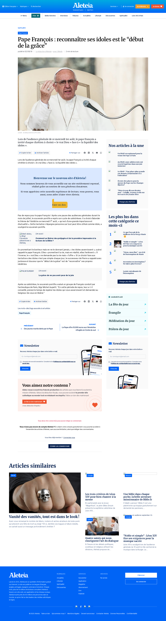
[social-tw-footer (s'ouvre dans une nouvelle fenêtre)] (85, 606)
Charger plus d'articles (127, 202)
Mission (128, 475)
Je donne (156, 6)
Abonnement (83, 587)
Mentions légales (73, 614)
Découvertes (110, 16)
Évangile (115, 312)
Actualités (87, 16)
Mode (13, 475)
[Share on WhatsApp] (101, 153)
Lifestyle (98, 16)
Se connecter (129, 6)
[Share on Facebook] (85, 153)
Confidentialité (132, 614)
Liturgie (90, 475)
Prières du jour (119, 329)
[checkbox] (20, 362)
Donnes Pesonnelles (117, 614)
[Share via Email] (97, 153)
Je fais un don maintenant (33, 402)
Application (82, 581)
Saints (90, 520)
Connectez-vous (69, 438)
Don (79, 591)
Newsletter (82, 578)
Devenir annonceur (88, 614)
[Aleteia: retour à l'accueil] (83, 5)
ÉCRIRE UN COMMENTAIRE (60, 446)
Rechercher (37, 6)
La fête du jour (119, 304)
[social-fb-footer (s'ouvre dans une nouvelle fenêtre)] (81, 606)
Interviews (64, 16)
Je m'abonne (141, 6)
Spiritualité (123, 16)
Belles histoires (50, 16)
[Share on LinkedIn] (89, 153)
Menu (25, 16)
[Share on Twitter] (93, 153)
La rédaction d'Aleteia (43, 51)
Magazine (81, 584)
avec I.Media (57, 51)
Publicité (81, 594)
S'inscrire (25, 368)
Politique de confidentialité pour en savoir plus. (125, 363)
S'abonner (141, 575)
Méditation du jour (122, 321)
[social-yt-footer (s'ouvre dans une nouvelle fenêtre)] (77, 606)
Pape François (24, 313)
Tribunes (75, 16)
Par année (103, 578)
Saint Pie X (90, 10)
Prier (34, 16)
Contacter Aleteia (102, 614)
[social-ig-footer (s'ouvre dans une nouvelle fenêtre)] (89, 606)
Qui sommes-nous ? (59, 614)
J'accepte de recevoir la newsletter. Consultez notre (48, 362)
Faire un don (59, 205)
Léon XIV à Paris (137, 16)
